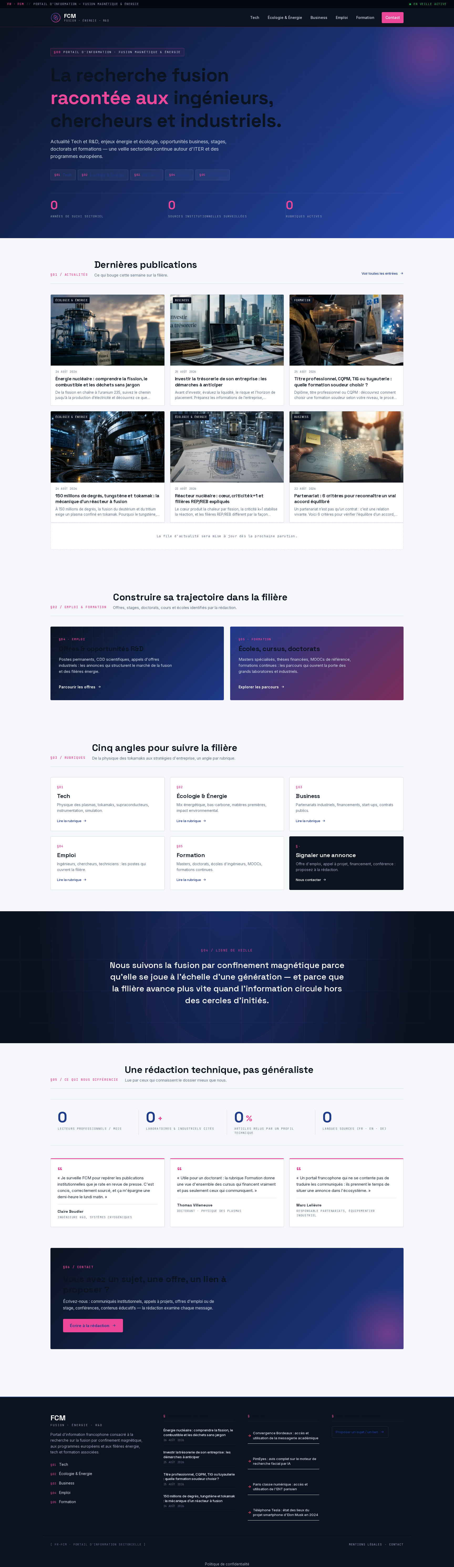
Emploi (342, 17)
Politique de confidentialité (227, 1564)
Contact (392, 17)
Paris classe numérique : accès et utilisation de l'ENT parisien (280, 1486)
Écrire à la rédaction (89, 1325)
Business (319, 17)
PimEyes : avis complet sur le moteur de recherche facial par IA (284, 1460)
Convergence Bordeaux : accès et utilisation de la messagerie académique (285, 1435)
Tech (254, 17)
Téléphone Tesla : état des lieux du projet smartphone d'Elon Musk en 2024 (285, 1512)
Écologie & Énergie (285, 17)
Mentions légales (365, 1544)
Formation (365, 17)
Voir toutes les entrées (380, 273)
